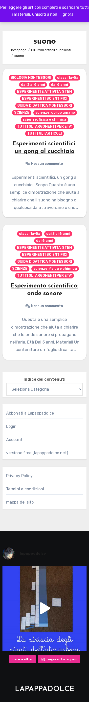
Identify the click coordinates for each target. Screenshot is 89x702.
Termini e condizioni (25, 489)
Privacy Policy (19, 475)
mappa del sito (20, 502)
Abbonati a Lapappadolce (30, 413)
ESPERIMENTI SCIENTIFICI (44, 98)
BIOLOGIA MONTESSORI (31, 78)
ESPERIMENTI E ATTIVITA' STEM (44, 91)
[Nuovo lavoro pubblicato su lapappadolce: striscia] (44, 608)
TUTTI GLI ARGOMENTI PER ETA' (44, 126)
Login (11, 426)
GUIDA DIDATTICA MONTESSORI (44, 105)
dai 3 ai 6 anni (33, 85)
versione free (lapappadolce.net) (37, 452)
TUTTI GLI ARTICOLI (44, 133)
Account (14, 439)
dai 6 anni (59, 85)
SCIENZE (21, 112)
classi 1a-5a (67, 78)
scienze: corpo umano (55, 112)
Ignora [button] (67, 14)
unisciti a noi (44, 14)
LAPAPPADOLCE (44, 689)
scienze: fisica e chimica (44, 119)
